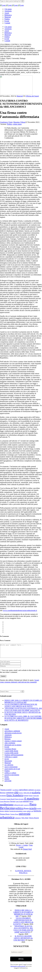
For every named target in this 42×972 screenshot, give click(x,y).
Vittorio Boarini (34, 818)
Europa (26, 795)
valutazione (18, 818)
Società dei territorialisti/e (16, 811)
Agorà (6, 729)
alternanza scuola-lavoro (13, 733)
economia (3, 795)
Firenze (31, 795)
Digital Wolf (27, 849)
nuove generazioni (10, 767)
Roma (6, 777)
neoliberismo (7, 804)
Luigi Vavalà (19, 801)
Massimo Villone (19, 122)
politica (19, 808)
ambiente (31, 790)
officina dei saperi (18, 805)
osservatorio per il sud (12, 769)
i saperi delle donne (11, 751)
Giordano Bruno (10, 749)
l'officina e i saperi (10, 757)
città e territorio (9, 743)
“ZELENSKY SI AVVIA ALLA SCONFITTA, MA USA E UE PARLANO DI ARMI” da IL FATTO (23, 709)
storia (24, 811)
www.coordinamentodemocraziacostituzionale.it (20, 610)
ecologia (36, 792)
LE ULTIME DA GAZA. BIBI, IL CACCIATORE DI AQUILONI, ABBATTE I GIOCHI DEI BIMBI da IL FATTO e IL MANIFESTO (23, 718)
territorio (37, 811)
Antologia (8, 735)
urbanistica (7, 817)
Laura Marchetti (5, 801)
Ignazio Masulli (10, 799)
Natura (31, 801)
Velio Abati (24, 818)
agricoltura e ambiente (12, 731)
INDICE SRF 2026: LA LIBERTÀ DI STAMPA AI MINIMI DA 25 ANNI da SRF (23, 701)
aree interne (37, 790)
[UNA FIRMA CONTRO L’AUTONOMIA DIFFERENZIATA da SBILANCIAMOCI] (16, 94)
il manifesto (31, 798)
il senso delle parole (11, 753)
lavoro (6, 759)
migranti (26, 801)
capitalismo (10, 793)
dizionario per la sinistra (12, 745)
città (16, 792)
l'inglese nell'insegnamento (13, 755)
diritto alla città (27, 793)
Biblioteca (8, 737)
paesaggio (26, 805)
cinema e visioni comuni (13, 741)
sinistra (6, 779)
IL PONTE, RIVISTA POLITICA (23, 872)
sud (32, 811)
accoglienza (16, 790)
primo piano (17, 124)
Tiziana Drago (5, 814)
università (7, 781)
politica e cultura (10, 773)
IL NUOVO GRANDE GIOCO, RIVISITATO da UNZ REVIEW (23, 938)
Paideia (7, 771)
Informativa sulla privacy (18, 966)
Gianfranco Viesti (6, 122)
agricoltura (23, 790)
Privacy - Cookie (22, 845)
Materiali (20, 96)
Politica (9, 124)
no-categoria (8, 765)
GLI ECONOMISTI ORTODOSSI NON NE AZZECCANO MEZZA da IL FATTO (20, 705)
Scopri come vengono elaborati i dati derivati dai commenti (19, 681)
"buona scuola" (6, 790)
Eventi (6, 747)
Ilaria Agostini (19, 799)
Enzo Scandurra (14, 795)
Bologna (7, 739)
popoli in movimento (11, 775)
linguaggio (8, 761)
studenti (29, 811)
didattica (21, 792)
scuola (33, 808)
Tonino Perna (14, 814)
